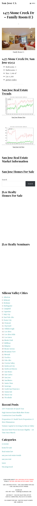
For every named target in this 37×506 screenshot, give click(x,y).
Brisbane (7, 303)
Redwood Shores (10, 369)
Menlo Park (8, 340)
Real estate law (7, 451)
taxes (4, 463)
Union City (8, 395)
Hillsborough (9, 329)
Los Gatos (8, 337)
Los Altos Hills (9, 334)
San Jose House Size (18, 117)
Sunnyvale (8, 392)
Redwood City (9, 366)
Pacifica (7, 357)
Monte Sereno (9, 349)
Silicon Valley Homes (25, 500)
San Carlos (8, 374)
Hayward (7, 326)
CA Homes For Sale (10, 500)
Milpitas (7, 346)
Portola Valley (9, 363)
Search (4, 180)
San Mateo (8, 380)
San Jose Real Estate (15, 157)
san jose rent (6, 459)
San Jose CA (9, 3)
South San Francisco (12, 389)
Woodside (8, 397)
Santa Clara (8, 383)
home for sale (7, 448)
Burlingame (8, 306)
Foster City (8, 320)
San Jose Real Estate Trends (15, 91)
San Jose (7, 377)
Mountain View (10, 352)
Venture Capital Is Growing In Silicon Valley (18, 426)
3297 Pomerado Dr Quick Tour (13, 409)
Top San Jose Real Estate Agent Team (21, 481)
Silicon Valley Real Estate (22, 495)
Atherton (7, 297)
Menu (33, 3)
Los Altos (7, 331)
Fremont (7, 323)
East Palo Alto (9, 317)
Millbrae (7, 343)
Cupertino (7, 311)
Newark (7, 354)
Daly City (7, 314)
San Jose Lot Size (18, 147)
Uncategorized (7, 467)
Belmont (7, 300)
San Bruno (8, 372)
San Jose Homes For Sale (18, 172)
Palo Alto (7, 360)
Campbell (7, 309)
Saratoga (7, 386)
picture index (11, 79)
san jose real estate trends (11, 455)
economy (5, 444)
